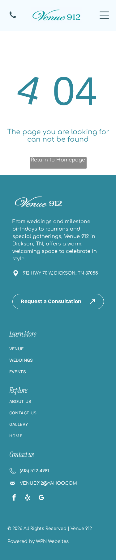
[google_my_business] (41, 498)
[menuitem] (58, 352)
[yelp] (28, 498)
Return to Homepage (58, 160)
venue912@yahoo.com (48, 483)
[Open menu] (104, 15)
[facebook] (14, 498)
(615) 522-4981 (34, 471)
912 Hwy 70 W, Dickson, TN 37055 (60, 273)
